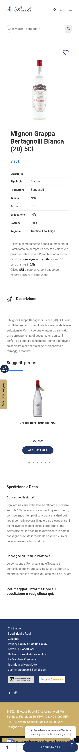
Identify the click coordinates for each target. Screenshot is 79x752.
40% (33, 214)
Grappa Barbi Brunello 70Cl (37, 423)
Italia (34, 223)
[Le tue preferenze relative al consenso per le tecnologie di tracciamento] (3, 394)
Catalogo (13, 639)
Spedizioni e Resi (19, 633)
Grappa (35, 181)
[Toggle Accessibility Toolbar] (4, 368)
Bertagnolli (37, 189)
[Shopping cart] (59, 9)
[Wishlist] (52, 9)
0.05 (33, 206)
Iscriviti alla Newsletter (23, 664)
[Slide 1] (29, 462)
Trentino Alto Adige (43, 231)
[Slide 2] (33, 462)
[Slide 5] (46, 462)
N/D (33, 198)
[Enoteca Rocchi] (26, 9)
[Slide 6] (50, 462)
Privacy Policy (17, 644)
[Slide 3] (37, 462)
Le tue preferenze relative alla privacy (41, 741)
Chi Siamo (14, 628)
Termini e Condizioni (21, 649)
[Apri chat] (71, 744)
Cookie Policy (38, 644)
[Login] (46, 9)
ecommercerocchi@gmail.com (27, 669)
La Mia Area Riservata (22, 659)
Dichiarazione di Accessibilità (27, 654)
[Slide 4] (42, 462)
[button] (70, 9)
